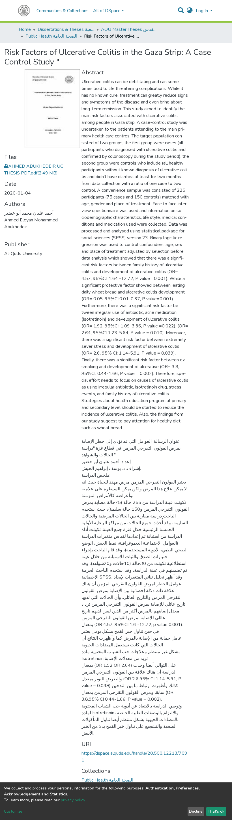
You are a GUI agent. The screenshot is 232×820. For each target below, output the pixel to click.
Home (25, 29)
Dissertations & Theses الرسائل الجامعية (66, 29)
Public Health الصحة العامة (51, 36)
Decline (196, 811)
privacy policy (73, 800)
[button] (190, 10)
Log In (202, 11)
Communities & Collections (62, 11)
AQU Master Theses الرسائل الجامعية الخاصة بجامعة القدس (129, 29)
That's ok (216, 811)
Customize (13, 811)
